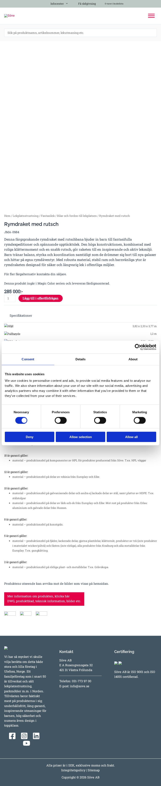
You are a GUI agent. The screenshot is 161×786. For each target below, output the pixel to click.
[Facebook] (12, 736)
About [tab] (133, 359)
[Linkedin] (36, 736)
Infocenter (56, 3)
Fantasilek (48, 216)
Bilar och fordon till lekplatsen (77, 216)
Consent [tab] (28, 359)
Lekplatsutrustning (26, 216)
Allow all (131, 437)
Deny (29, 437)
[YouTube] (26, 743)
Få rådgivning (87, 3)
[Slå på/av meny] (66, 3)
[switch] (61, 420)
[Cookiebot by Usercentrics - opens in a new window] (137, 347)
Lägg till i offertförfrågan (40, 298)
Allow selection (80, 437)
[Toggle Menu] (151, 16)
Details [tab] (80, 359)
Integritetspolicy (73, 770)
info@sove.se (79, 686)
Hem (7, 216)
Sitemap (94, 770)
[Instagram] (24, 736)
